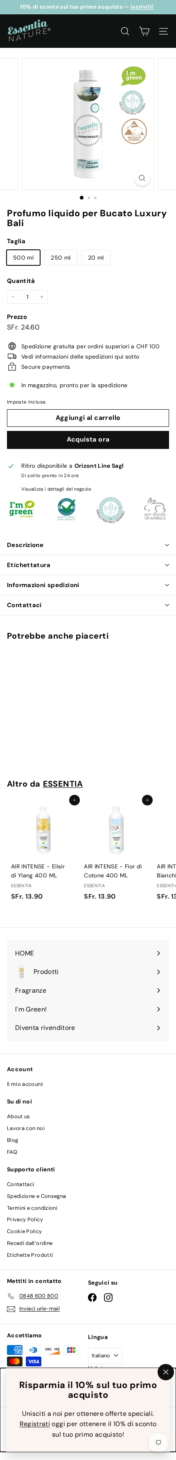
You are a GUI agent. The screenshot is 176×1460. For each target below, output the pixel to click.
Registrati (35, 1424)
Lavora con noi (26, 1128)
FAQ (12, 1151)
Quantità (21, 281)
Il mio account (25, 1084)
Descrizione (25, 545)
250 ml (60, 257)
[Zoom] (141, 178)
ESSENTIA (63, 783)
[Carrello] (144, 31)
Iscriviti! (142, 6)
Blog (12, 1140)
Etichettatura (28, 565)
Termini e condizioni (32, 1207)
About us (18, 1116)
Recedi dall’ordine (29, 1243)
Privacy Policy (25, 1219)
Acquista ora (88, 439)
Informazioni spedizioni (43, 585)
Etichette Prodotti (30, 1254)
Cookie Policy (24, 1231)
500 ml (23, 257)
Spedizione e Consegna (36, 1196)
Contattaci (24, 605)
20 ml (96, 257)
